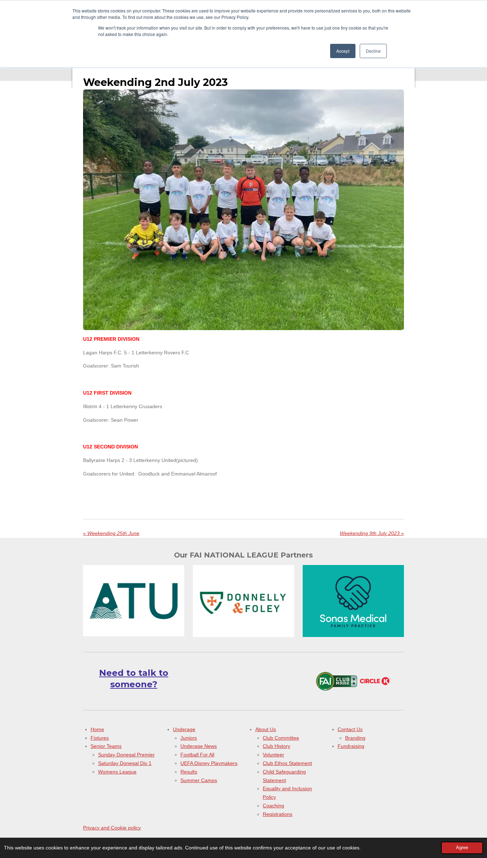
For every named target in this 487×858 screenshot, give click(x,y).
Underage (184, 729)
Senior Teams (106, 746)
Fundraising (351, 746)
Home (97, 729)
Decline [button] (373, 51)
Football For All (197, 754)
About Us (265, 729)
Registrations (277, 814)
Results (188, 772)
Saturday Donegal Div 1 (125, 763)
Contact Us (350, 729)
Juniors (188, 738)
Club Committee (281, 738)
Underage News (198, 746)
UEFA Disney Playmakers (208, 763)
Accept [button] (342, 51)
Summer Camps (198, 780)
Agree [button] (462, 847)
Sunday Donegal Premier (126, 754)
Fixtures (100, 738)
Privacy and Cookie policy (112, 828)
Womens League (117, 772)
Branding (355, 738)
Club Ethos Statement (287, 763)
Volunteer (273, 754)
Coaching (273, 805)
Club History (276, 746)
